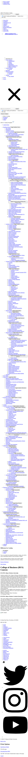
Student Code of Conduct (13, 321)
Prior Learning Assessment (13, 295)
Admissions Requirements (11, 479)
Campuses (5, 23)
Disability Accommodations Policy (15, 156)
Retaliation (13, 190)
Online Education (12, 393)
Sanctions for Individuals (16, 326)
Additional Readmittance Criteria (17, 255)
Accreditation (6, 629)
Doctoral (13, 271)
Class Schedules (11, 235)
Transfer (10, 62)
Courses (4, 404)
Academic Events (9, 419)
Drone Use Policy (12, 157)
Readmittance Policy (12, 252)
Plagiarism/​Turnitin (12, 251)
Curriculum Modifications (13, 236)
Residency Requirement (13, 303)
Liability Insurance (12, 362)
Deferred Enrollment (12, 476)
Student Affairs (9, 310)
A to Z (4, 77)
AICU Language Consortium (12, 421)
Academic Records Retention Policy (15, 411)
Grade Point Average (12, 240)
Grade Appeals (11, 239)
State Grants (10, 493)
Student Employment (12, 369)
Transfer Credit (11, 305)
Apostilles (10, 262)
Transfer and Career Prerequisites (15, 308)
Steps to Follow (14, 204)
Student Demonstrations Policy (14, 210)
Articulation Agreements (11, 483)
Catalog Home (6, 2)
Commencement (11, 265)
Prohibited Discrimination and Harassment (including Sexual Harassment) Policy (17, 177)
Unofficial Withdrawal (15, 222)
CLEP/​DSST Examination (16, 297)
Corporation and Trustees (11, 385)
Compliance (5, 641)
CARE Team (11, 352)
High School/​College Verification (18, 459)
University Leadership (10, 386)
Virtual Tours (6, 657)
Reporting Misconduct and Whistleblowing (17, 195)
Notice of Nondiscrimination (17, 182)
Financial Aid (11, 165)
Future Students (9, 59)
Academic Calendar (10, 130)
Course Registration (12, 267)
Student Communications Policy (15, 209)
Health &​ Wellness (12, 391)
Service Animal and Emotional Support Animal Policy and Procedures (19, 345)
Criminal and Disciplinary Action (18, 207)
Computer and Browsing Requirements (16, 151)
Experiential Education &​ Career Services (16, 354)
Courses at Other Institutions (14, 279)
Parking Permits (14, 142)
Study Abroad (14, 357)
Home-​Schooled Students (13, 450)
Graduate (10, 63)
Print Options (3, 564)
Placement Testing (12, 293)
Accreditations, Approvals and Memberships (15, 381)
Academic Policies (9, 224)
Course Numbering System (11, 423)
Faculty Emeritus (11, 395)
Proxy (12, 162)
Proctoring (10, 301)
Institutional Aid (11, 494)
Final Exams (10, 238)
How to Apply (11, 491)
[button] (14, 107)
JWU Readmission (12, 451)
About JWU (5, 20)
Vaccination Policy (12, 473)
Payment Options (9, 501)
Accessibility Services (12, 337)
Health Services (11, 318)
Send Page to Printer (5, 746)
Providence (10, 72)
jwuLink (10, 69)
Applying (8, 447)
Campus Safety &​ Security (13, 350)
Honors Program (14, 287)
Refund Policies (9, 503)
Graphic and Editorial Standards (14, 168)
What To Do (13, 187)
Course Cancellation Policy (14, 266)
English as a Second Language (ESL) (18, 272)
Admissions (5, 445)
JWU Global (11, 360)
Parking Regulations (15, 144)
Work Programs (11, 497)
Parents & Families (9, 71)
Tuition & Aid (6, 656)
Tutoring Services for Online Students (16, 373)
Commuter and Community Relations (16, 315)
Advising (10, 138)
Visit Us (4, 28)
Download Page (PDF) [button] (5, 751)
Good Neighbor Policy (13, 167)
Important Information (12, 133)
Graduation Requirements (13, 245)
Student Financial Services (13, 367)
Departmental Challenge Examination (18, 298)
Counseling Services (12, 316)
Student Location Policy (13, 436)
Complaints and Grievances (14, 146)
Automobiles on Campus (13, 139)
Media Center (6, 651)
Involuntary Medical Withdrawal (17, 219)
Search (4, 79)
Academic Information (10, 261)
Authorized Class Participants (14, 231)
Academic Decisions (12, 225)
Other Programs (9, 403)
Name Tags (10, 249)
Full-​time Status (11, 283)
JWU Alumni (11, 76)
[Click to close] (16, 57)
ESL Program (11, 281)
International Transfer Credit (17, 460)
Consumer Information (7, 642)
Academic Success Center (13, 333)
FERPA (10, 160)
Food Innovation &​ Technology (14, 390)
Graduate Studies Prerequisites (14, 244)
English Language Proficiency (17, 454)
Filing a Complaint (15, 188)
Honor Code (10, 248)
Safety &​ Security (9, 538)
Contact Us (5, 659)
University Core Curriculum (11, 444)
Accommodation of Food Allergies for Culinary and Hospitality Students (19, 341)
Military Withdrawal (15, 220)
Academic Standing (12, 227)
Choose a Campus (4, 113)
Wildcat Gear (6, 658)
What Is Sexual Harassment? (17, 183)
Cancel (2, 755)
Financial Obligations (12, 163)
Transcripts (10, 304)
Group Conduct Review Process (17, 325)
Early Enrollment (11, 477)
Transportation (11, 372)
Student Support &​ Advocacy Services (16, 331)
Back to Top (3, 741)
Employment (5, 643)
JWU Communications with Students (16, 134)
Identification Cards (12, 174)
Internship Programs (12, 291)
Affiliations (8, 383)
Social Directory (6, 653)
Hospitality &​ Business (13, 392)
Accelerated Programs (10, 420)
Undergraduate (11, 61)
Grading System (11, 243)
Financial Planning (9, 499)
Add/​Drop (13, 230)
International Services (10, 531)
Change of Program (12, 232)
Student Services (9, 332)
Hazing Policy (11, 169)
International (10, 64)
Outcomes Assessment (13, 250)
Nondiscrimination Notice (11, 384)
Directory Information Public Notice (18, 161)
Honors (9, 285)
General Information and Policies (12, 135)
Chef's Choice (6, 639)
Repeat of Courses (12, 302)
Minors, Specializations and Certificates (16, 292)
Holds (9, 170)
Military (10, 461)
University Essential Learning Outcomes (14, 379)
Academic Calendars (10, 407)
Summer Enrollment (15, 277)
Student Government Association (15, 330)
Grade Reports (11, 242)
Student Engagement (12, 329)
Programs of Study (7, 397)
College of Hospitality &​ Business (18, 260)
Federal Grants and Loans (13, 492)
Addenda (8, 374)
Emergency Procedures (13, 353)
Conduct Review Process (16, 324)
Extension (13, 273)
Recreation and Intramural (16, 314)
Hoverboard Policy (12, 172)
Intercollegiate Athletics (16, 313)
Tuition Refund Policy (12, 504)
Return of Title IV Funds (16, 221)
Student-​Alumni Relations (13, 368)
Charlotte (10, 74)
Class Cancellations (12, 233)
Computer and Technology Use (14, 152)
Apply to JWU (6, 26)
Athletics (5, 25)
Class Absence (14, 319)
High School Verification (13, 449)
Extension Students (12, 508)
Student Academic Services (14, 366)
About (4, 625)
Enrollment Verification (13, 237)
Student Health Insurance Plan (14, 371)
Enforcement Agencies (15, 192)
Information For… (11, 34)
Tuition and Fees (9, 506)
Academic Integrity (12, 226)
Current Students (9, 68)
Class (9, 263)
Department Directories (10, 396)
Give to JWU (6, 31)
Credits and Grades (12, 414)
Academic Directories (10, 387)
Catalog (4, 638)
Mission (4, 652)
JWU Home (8, 128)
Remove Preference (5, 562)
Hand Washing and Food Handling (15, 246)
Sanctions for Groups (15, 327)
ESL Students (11, 510)
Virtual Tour (5, 29)
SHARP (12, 290)
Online (4, 119)
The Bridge (10, 348)
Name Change (11, 175)
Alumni (7, 75)
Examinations (14, 456)
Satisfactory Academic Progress (14, 196)
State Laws (13, 208)
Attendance (10, 229)
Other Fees (8, 500)
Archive (4, 545)
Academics (5, 21)
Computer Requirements (13, 470)
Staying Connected (10, 132)
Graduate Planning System (13, 284)
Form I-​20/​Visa (14, 458)
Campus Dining (11, 349)
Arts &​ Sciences (11, 389)
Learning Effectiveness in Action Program (14, 532)
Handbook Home (6, 127)
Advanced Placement (12, 448)
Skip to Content (6, 1)
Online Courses (14, 275)
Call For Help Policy (12, 145)
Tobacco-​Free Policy (12, 213)
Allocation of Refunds (15, 218)
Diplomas (10, 280)
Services (12, 336)
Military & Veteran (12, 66)
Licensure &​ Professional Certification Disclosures (16, 432)
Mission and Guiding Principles (12, 378)
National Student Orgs (13, 65)
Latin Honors (13, 289)
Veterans (10, 309)
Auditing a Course (14, 270)
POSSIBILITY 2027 (7, 644)
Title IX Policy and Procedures (14, 212)
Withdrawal (10, 216)
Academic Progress (10, 488)
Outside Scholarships (12, 496)
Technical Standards (12, 482)
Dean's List (13, 286)
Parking (7, 533)
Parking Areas (14, 143)
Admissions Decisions (10, 475)
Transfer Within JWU (12, 307)
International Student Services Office (18, 361)
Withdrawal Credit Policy (13, 505)
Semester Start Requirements (14, 197)
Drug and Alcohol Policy (13, 158)
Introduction (8, 129)
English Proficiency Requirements (18, 455)
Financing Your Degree (8, 487)
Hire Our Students (7, 646)
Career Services (6, 637)
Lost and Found (11, 365)
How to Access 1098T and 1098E (15, 173)
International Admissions (8, 648)
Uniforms (10, 256)
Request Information (7, 27)
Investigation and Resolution (17, 189)
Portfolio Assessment (15, 299)
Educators (8, 70)
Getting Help (13, 206)
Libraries (10, 364)
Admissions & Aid (7, 22)
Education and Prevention (16, 203)
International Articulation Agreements (16, 486)
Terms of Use (6, 655)
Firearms (10, 166)
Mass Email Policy (15, 155)
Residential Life (11, 320)
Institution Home (6, 4)
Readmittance (11, 417)
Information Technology (13, 359)
